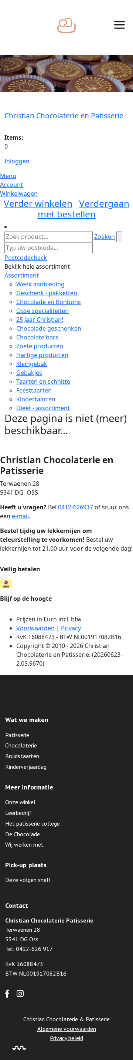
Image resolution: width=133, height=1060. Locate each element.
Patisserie (17, 735)
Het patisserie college (32, 823)
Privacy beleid (66, 1038)
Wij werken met (24, 844)
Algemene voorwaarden (66, 1028)
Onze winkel (20, 802)
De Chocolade (22, 834)
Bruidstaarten (22, 756)
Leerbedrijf (18, 812)
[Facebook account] (7, 994)
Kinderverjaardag (26, 766)
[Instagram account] (20, 994)
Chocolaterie (21, 745)
